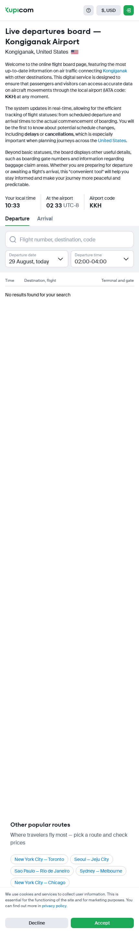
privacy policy (54, 905)
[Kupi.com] (19, 10)
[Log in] (128, 10)
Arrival (45, 218)
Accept (102, 923)
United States (112, 140)
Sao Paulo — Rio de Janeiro (42, 871)
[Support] (88, 10)
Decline (37, 923)
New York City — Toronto (39, 859)
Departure (17, 218)
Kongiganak (115, 71)
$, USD (109, 10)
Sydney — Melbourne (101, 871)
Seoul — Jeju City (91, 859)
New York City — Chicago (40, 882)
